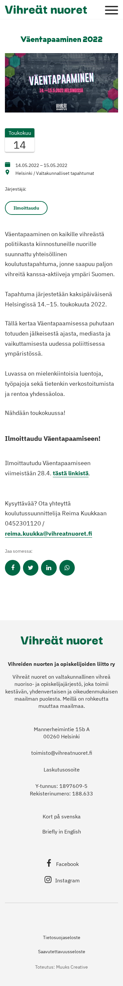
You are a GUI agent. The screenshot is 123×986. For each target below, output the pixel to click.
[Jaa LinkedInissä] (48, 568)
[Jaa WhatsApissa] (67, 568)
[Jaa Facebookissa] (12, 568)
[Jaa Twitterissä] (30, 568)
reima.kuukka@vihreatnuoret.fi (48, 533)
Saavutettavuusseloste (61, 952)
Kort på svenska (62, 816)
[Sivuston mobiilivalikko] (111, 10)
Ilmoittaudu (26, 208)
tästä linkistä (71, 473)
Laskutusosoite (62, 769)
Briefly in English (61, 831)
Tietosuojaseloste (61, 937)
